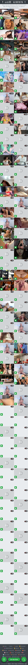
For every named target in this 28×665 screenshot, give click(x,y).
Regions (9, 663)
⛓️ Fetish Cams (15, 656)
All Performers (21, 663)
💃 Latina (16, 646)
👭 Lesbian (17, 652)
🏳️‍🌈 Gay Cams (14, 654)
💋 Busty (12, 652)
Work (13, 663)
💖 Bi (23, 652)
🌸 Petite (6, 652)
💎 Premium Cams (7, 656)
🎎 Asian (5, 646)
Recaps (16, 663)
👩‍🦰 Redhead (18, 650)
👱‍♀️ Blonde (4, 650)
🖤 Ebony (10, 646)
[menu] (4, 659)
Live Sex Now (14, 659)
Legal (26, 663)
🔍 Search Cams (21, 661)
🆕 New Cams (6, 654)
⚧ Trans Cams (21, 654)
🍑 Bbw (24, 650)
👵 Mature (16, 648)
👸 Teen (22, 648)
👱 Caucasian (22, 646)
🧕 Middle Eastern (8, 648)
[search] (24, 659)
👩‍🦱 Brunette (11, 650)
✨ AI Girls (23, 656)
